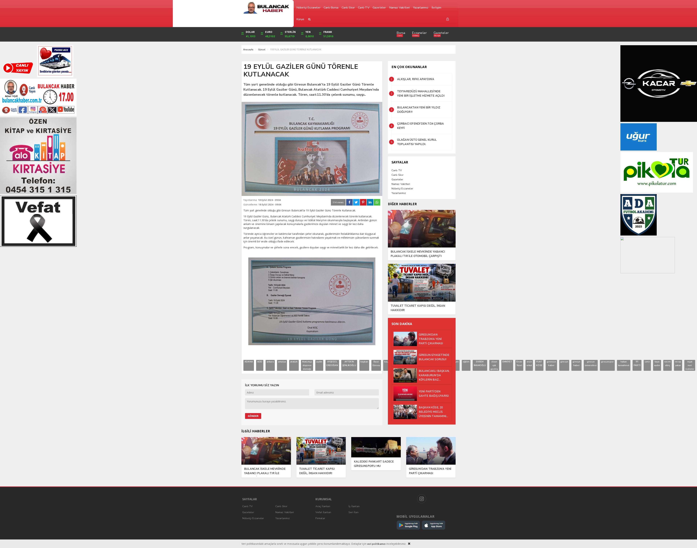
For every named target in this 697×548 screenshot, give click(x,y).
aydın (319, 361)
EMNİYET (507, 361)
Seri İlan (353, 512)
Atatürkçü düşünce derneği (307, 365)
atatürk (293, 361)
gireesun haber (551, 363)
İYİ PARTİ (637, 363)
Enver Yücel (519, 363)
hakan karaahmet (623, 363)
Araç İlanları (322, 506)
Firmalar (320, 518)
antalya (282, 361)
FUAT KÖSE (539, 363)
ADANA (248, 361)
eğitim (466, 361)
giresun (564, 361)
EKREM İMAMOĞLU (480, 363)
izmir (647, 361)
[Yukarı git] (689, 540)
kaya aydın (657, 363)
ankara (270, 361)
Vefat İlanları (323, 512)
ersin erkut (529, 363)
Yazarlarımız (399, 193)
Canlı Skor (398, 175)
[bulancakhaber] (266, 7)
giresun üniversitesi (591, 363)
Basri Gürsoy (376, 363)
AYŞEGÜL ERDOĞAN (332, 363)
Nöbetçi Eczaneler (402, 188)
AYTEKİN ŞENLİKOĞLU (349, 363)
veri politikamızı (376, 544)
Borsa (401, 33)
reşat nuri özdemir (689, 365)
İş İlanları (354, 506)
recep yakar (678, 363)
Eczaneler (419, 33)
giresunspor (607, 361)
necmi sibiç (667, 363)
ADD (259, 361)
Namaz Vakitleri (401, 184)
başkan (364, 361)
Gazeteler (441, 33)
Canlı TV (397, 170)
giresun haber (576, 363)
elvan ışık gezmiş (494, 365)
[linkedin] (370, 202)
